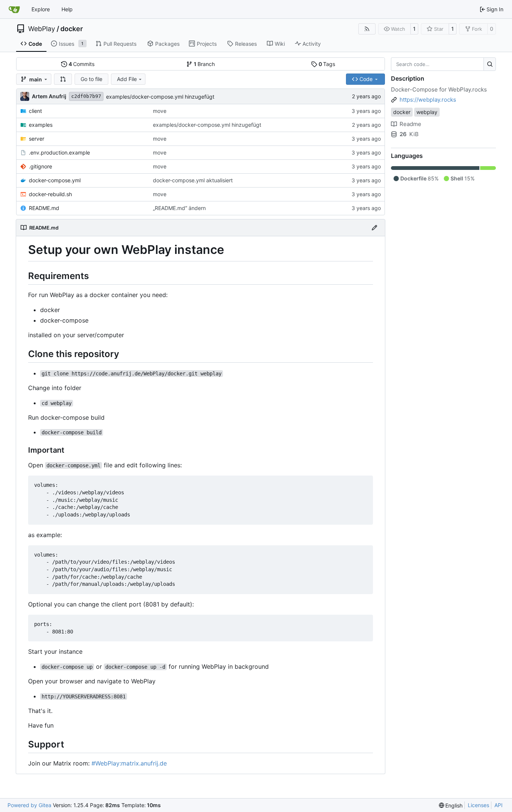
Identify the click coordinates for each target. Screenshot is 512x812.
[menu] (451, 805)
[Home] (14, 9)
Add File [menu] (127, 79)
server (36, 138)
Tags (327, 64)
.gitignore (40, 166)
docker (71, 29)
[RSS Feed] (367, 29)
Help (67, 9)
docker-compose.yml (55, 180)
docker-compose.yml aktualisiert (193, 180)
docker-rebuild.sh (50, 194)
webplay (426, 112)
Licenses (478, 805)
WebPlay (41, 29)
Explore (40, 9)
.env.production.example (59, 152)
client (35, 111)
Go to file (91, 79)
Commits (82, 64)
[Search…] (490, 64)
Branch (204, 64)
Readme (410, 124)
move (159, 111)
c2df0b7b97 (86, 96)
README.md (44, 208)
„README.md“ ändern (179, 208)
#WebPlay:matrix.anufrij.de (129, 763)
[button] (63, 79)
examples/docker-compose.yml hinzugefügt (160, 96)
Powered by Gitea (29, 805)
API (498, 805)
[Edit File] (374, 228)
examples (40, 125)
